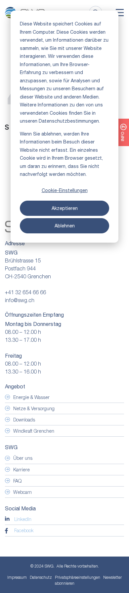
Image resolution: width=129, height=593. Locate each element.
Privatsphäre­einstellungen (77, 577)
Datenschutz (41, 577)
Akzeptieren (65, 208)
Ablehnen (65, 225)
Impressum (17, 577)
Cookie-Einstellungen (65, 190)
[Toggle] (119, 12)
